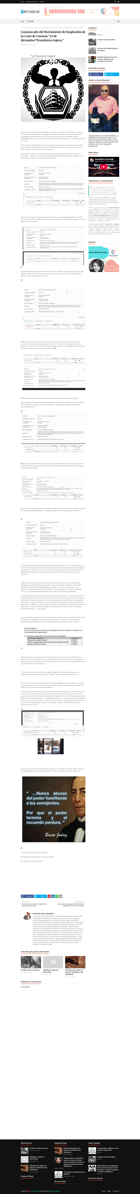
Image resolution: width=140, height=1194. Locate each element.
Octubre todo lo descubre (30, 970)
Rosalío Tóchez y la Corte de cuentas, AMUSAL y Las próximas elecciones (107, 59)
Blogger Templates (54, 1191)
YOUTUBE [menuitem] (30, 21)
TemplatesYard (35, 1191)
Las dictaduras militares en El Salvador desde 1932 (107, 1149)
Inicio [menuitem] (22, 21)
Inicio (22, 1)
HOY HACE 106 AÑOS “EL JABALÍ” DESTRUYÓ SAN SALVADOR (74, 972)
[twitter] (118, 2)
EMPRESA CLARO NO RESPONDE (50, 971)
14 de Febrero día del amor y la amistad (74, 1173)
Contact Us (116, 1191)
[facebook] (115, 2)
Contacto (41, 1)
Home (103, 1191)
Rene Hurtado (26, 44)
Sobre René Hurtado (31, 1)
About (109, 1191)
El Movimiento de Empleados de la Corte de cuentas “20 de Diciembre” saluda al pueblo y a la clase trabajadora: (107, 1169)
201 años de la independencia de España (107, 49)
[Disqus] (53, 1060)
